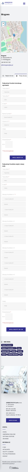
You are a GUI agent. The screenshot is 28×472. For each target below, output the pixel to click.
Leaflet (17, 51)
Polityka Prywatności (9, 454)
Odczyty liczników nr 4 (8, 274)
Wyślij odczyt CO (18, 157)
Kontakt (5, 456)
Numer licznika (6, 113)
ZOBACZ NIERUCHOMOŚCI (13, 388)
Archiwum (5, 438)
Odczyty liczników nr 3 (8, 248)
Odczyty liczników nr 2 (8, 221)
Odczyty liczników (8, 451)
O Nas (4, 447)
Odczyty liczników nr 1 (9, 194)
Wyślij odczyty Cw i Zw (16, 329)
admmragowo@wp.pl (7, 65)
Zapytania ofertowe (8, 436)
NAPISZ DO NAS (13, 420)
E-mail (4, 103)
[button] (14, 35)
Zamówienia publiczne (9, 434)
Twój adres (5, 96)
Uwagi (4, 129)
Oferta (5, 432)
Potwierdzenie (6, 140)
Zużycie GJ (5, 121)
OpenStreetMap (21, 51)
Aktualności (6, 449)
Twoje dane (5, 88)
